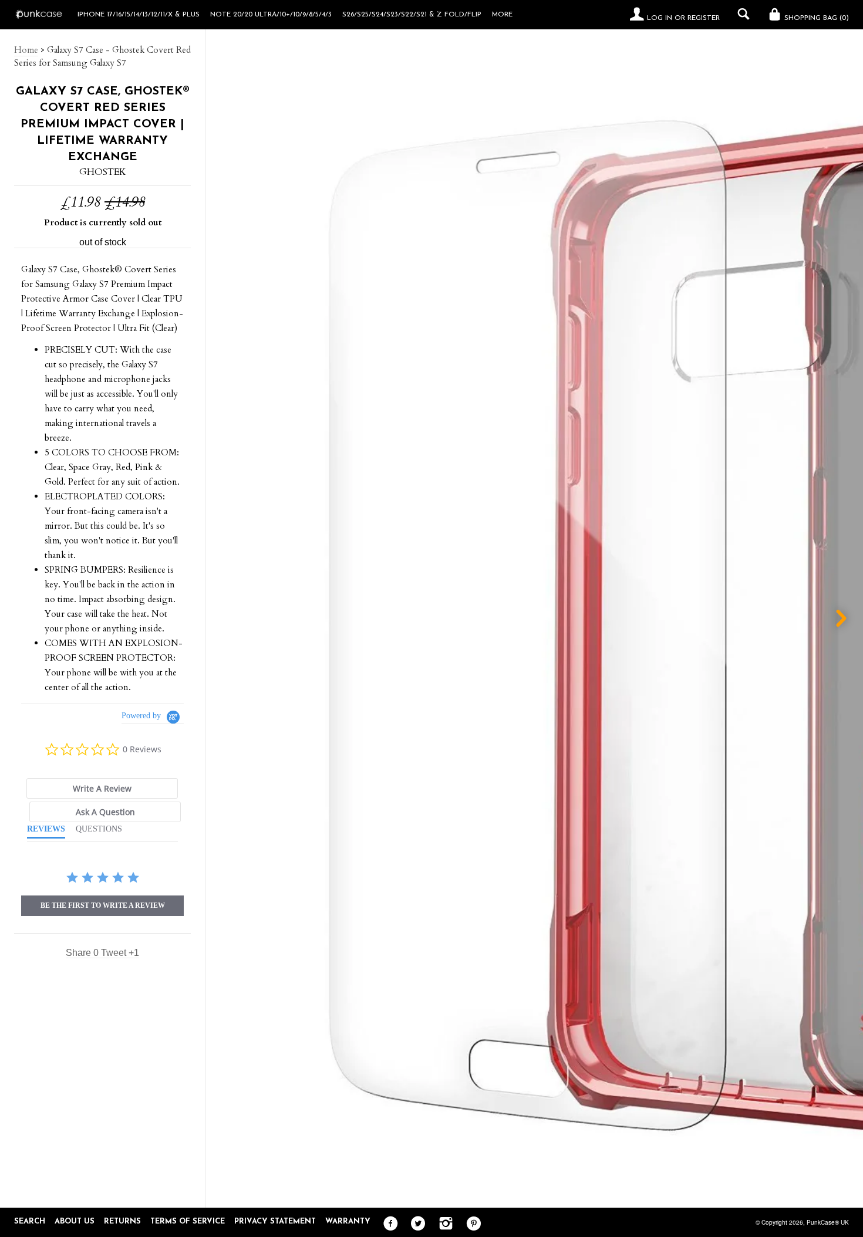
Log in (659, 18)
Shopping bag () (815, 18)
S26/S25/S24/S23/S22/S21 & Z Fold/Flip (411, 14)
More (502, 14)
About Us (75, 1221)
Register (703, 18)
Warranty (347, 1221)
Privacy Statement (275, 1221)
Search (29, 1221)
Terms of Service (187, 1221)
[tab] (102, 788)
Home (26, 50)
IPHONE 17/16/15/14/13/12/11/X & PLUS (138, 14)
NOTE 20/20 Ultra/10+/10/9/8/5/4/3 (271, 14)
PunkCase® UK (828, 1222)
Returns (122, 1221)
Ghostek (102, 171)
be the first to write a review (103, 905)
